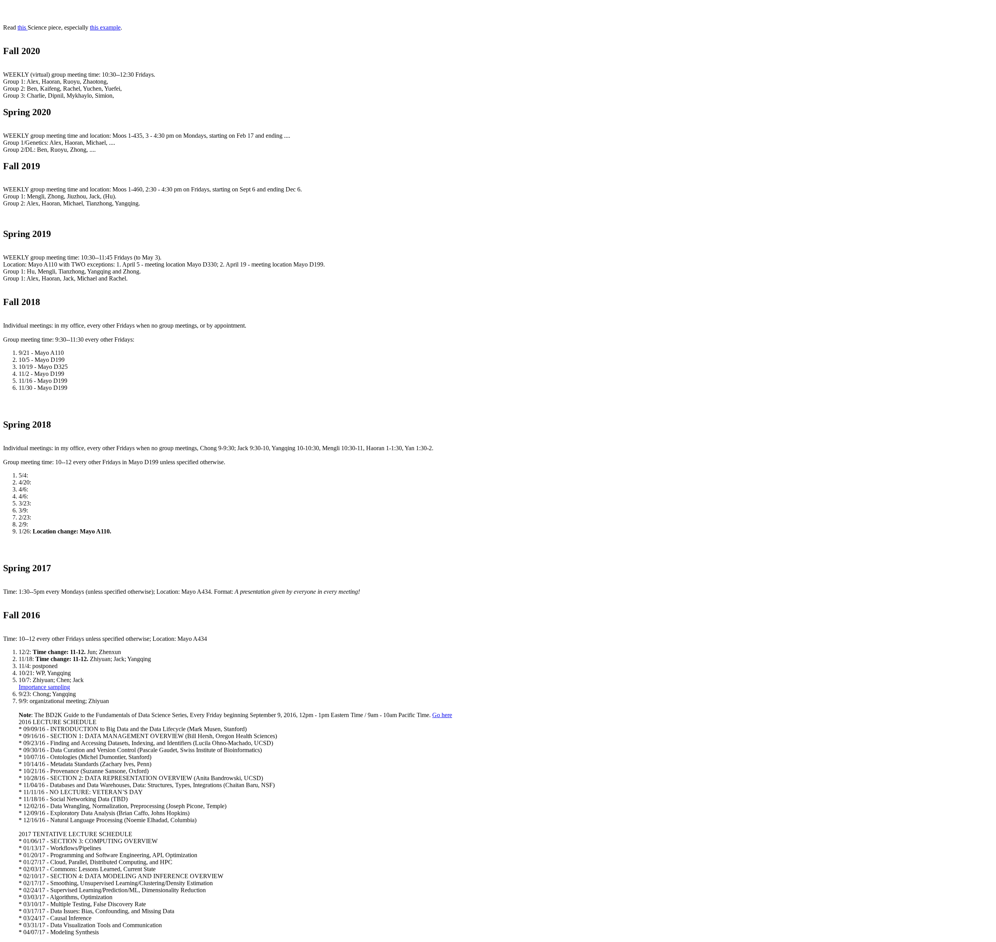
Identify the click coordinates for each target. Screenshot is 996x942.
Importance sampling (44, 687)
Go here (442, 715)
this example (105, 27)
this (23, 27)
